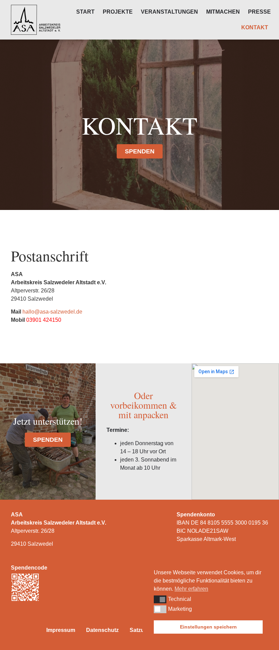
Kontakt (254, 27)
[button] (160, 599)
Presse (259, 12)
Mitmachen (223, 12)
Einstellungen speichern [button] (208, 627)
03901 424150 (43, 320)
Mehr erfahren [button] (191, 589)
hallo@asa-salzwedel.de (52, 312)
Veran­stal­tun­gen (169, 12)
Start (85, 12)
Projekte (118, 12)
